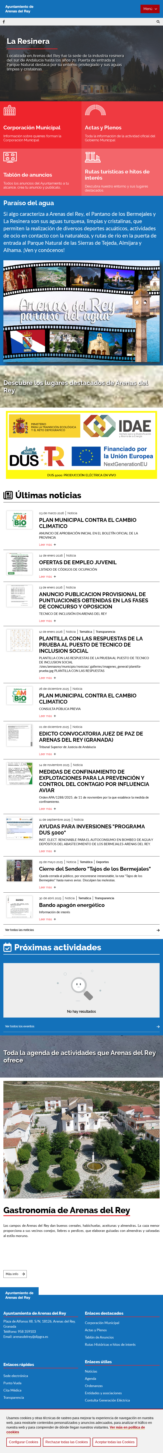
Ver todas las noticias (19, 930)
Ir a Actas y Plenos (122, 125)
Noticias (91, 1371)
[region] (81, 1431)
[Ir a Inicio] (19, 9)
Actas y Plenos (96, 1330)
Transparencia (13, 1397)
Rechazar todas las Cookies (66, 1442)
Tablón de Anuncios (99, 1337)
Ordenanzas (94, 1385)
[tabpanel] (81, 63)
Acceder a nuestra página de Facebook (4, 22)
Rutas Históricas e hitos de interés (110, 1344)
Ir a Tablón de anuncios (41, 172)
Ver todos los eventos (19, 1026)
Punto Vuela (12, 1383)
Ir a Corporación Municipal (41, 125)
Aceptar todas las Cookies (115, 1442)
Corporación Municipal (102, 1322)
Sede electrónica (15, 1375)
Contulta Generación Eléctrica (107, 1400)
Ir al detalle (19, 520)
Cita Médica (12, 1390)
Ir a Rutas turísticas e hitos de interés (122, 172)
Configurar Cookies (23, 1442)
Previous (9, 63)
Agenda (90, 1378)
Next (154, 63)
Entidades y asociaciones (103, 1393)
